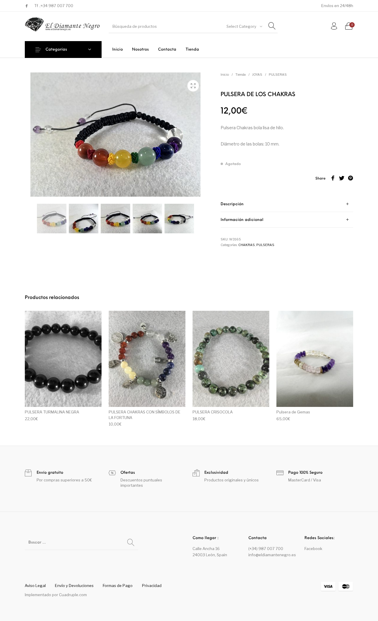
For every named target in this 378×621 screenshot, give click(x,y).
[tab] (287, 204)
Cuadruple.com (73, 594)
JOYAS (257, 74)
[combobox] (244, 26)
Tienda (240, 74)
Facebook (313, 548)
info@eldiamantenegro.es (272, 554)
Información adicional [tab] (242, 220)
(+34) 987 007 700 (265, 548)
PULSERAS (278, 74)
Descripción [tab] (232, 204)
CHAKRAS (246, 245)
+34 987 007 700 (57, 5)
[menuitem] (117, 49)
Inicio (225, 74)
